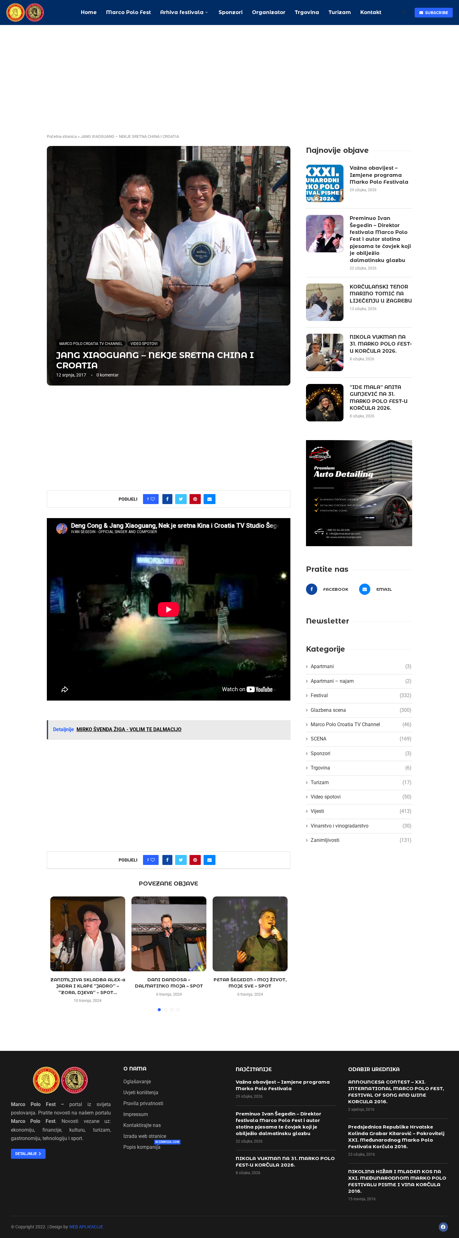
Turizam (339, 12)
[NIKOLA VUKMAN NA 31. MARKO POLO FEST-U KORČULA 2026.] (324, 352)
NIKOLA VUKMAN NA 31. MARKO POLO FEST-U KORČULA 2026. (381, 344)
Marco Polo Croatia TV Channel (90, 344)
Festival (361, 695)
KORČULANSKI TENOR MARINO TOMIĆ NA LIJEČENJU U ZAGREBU (381, 294)
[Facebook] (443, 1227)
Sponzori (230, 12)
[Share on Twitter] (181, 499)
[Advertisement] (229, 72)
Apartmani (361, 666)
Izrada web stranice (144, 1136)
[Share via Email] (209, 499)
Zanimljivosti (361, 840)
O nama (134, 1068)
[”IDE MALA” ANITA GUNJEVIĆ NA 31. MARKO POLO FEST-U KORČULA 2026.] (324, 402)
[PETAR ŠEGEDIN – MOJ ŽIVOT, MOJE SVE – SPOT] (250, 933)
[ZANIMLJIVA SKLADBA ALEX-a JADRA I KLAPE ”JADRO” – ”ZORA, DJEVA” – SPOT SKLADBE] (87, 933)
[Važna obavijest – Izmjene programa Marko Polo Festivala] (324, 183)
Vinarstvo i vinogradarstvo (361, 826)
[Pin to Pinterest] (195, 499)
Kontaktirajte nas (142, 1125)
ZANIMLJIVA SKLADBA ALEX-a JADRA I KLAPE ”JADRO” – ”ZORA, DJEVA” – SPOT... (87, 986)
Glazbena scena (361, 710)
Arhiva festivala (182, 12)
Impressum (135, 1114)
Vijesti (361, 811)
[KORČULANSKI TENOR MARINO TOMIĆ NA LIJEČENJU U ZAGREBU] (324, 302)
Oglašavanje (137, 1081)
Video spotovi (144, 344)
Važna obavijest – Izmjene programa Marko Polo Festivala (379, 175)
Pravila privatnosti (143, 1103)
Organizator (268, 12)
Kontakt (370, 12)
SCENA (361, 739)
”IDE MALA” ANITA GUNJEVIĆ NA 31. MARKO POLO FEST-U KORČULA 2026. (378, 397)
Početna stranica (62, 136)
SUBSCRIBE (435, 12)
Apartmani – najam (361, 681)
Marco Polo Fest (128, 12)
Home (89, 12)
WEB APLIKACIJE (86, 1226)
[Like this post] (153, 499)
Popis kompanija (141, 1147)
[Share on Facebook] (167, 499)
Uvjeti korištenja (140, 1092)
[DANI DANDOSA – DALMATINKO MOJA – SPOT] (168, 933)
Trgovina (307, 12)
